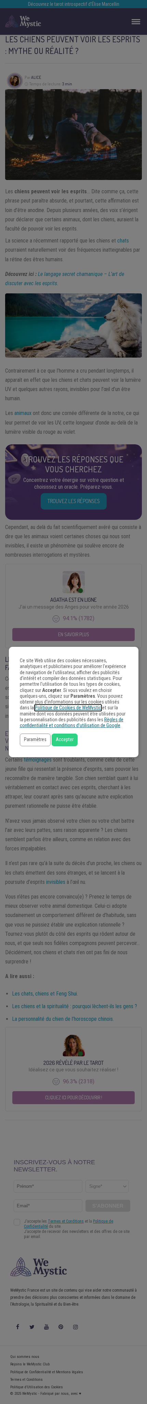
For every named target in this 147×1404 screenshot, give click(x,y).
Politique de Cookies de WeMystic (68, 708)
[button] (35, 740)
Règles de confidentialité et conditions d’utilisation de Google (71, 722)
